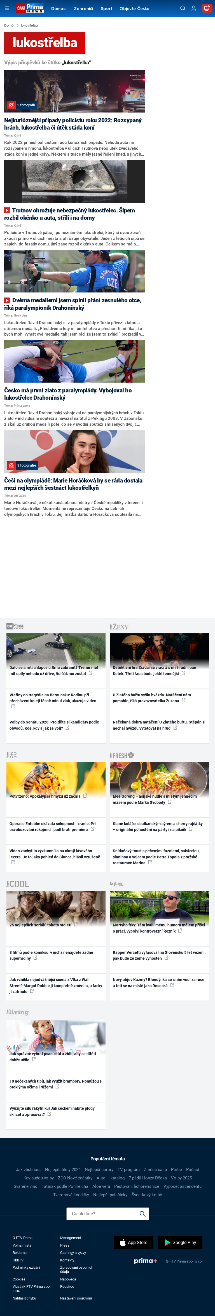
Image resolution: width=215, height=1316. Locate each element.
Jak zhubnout (28, 1169)
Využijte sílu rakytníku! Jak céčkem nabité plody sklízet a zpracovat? (52, 1111)
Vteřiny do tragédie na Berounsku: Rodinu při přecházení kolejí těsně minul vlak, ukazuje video (53, 698)
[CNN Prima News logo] (30, 8)
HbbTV (18, 1260)
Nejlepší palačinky (110, 1194)
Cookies (19, 1279)
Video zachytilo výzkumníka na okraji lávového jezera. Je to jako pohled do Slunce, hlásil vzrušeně (55, 854)
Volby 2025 (181, 1178)
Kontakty (67, 1260)
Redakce (67, 1286)
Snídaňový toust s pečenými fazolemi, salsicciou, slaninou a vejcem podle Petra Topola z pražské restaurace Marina (156, 857)
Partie (176, 1169)
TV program (129, 1169)
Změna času (155, 1169)
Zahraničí (83, 9)
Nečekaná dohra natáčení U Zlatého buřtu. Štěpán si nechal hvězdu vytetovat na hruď (159, 725)
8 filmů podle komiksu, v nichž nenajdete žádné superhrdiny (51, 955)
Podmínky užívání (26, 1267)
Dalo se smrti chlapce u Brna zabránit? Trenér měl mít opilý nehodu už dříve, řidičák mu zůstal (54, 670)
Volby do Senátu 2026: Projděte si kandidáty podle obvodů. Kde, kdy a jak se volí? (54, 725)
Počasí (192, 1169)
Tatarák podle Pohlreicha (65, 1186)
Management (70, 1238)
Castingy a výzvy (73, 1253)
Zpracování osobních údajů (76, 1269)
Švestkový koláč (147, 1194)
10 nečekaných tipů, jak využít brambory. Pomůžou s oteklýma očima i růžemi (56, 1084)
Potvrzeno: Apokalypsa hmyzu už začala (45, 796)
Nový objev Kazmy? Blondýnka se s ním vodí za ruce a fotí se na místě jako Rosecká (158, 982)
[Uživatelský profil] (193, 8)
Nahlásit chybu (24, 1298)
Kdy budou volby (39, 1178)
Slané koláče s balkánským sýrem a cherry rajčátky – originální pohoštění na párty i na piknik (158, 826)
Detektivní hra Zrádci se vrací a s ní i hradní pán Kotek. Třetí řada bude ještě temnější (154, 670)
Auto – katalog (111, 1178)
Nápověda (68, 1279)
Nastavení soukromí (76, 1298)
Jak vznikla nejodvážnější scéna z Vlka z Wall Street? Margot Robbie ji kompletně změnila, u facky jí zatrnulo (56, 985)
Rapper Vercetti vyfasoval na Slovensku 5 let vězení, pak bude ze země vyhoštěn (159, 955)
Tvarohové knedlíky (71, 1194)
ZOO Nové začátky (75, 1178)
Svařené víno (26, 1186)
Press (64, 1245)
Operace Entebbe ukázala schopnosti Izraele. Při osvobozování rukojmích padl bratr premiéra (53, 826)
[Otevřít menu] (7, 8)
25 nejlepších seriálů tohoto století (41, 925)
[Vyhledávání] (182, 8)
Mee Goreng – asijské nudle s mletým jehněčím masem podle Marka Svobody (155, 799)
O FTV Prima (22, 1238)
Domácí (59, 9)
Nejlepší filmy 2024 (63, 1169)
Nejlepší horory (99, 1169)
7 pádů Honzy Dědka (148, 1178)
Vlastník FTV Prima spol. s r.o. (32, 1288)
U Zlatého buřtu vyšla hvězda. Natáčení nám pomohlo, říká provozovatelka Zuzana (152, 698)
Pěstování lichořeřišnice (136, 1186)
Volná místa (22, 1245)
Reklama (20, 1253)
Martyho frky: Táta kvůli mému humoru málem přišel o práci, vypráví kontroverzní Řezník (159, 928)
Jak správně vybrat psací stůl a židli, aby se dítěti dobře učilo (53, 1057)
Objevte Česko (134, 9)
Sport (106, 9)
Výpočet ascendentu (182, 1186)
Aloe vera (101, 1186)
